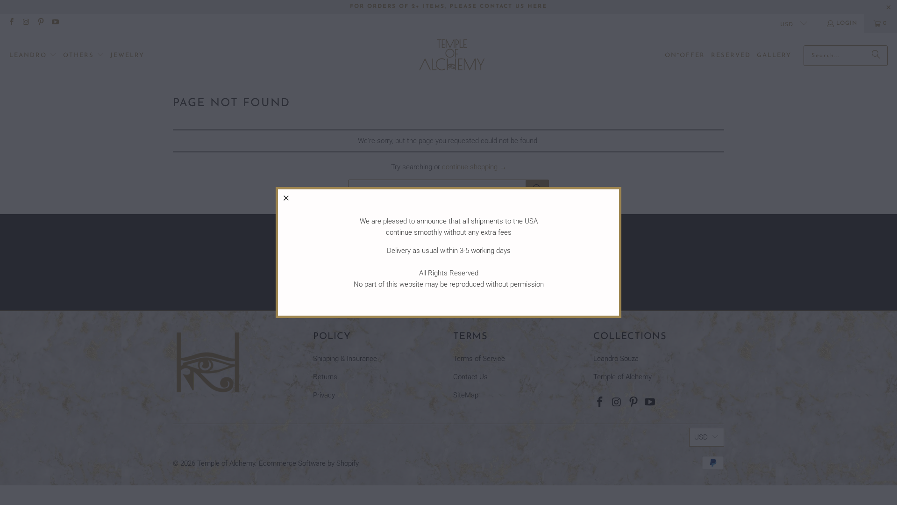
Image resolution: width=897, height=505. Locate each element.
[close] (286, 197)
